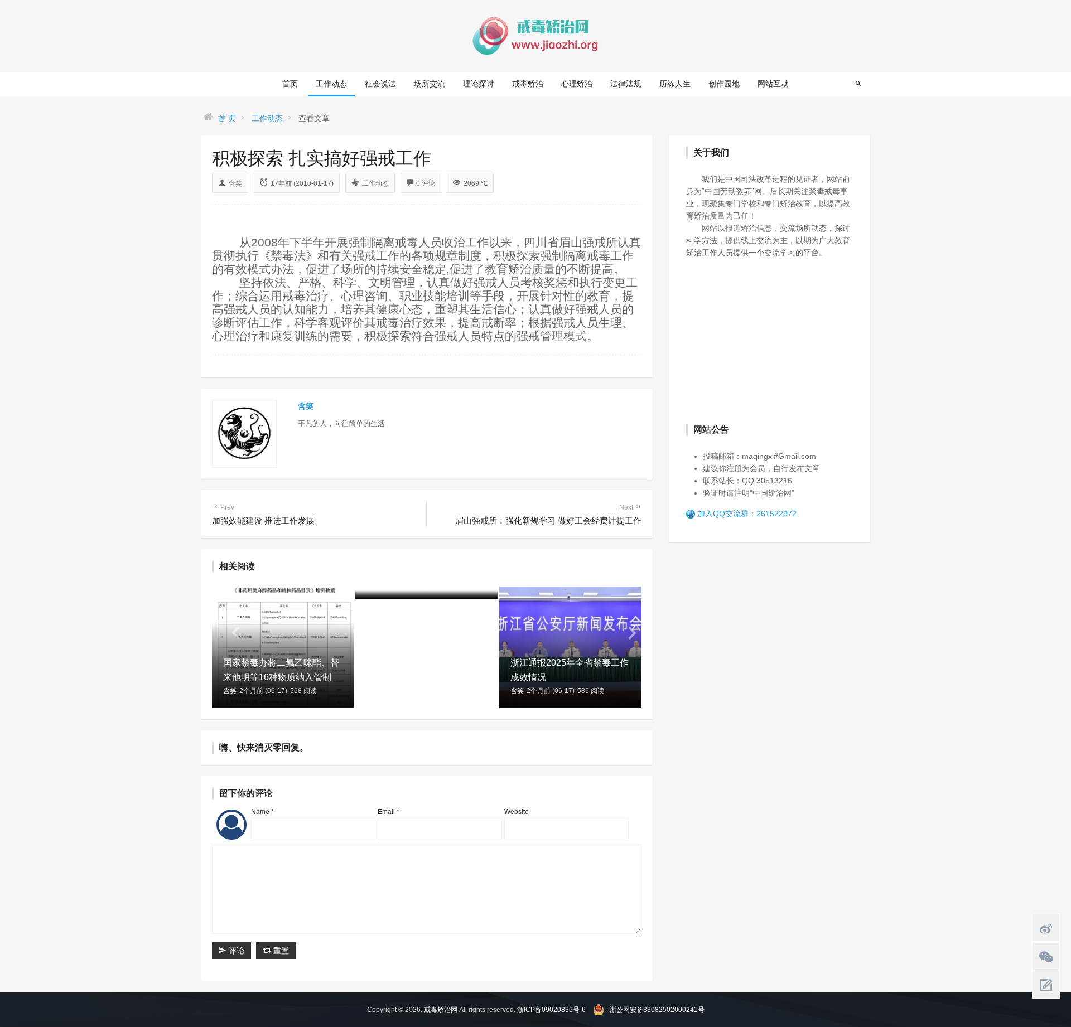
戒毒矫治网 (440, 1010)
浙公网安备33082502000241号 (657, 1010)
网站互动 (773, 83)
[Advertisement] (769, 339)
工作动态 (331, 83)
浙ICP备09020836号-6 (551, 1010)
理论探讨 (478, 83)
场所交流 (429, 83)
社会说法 (380, 83)
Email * (388, 812)
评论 (235, 950)
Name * (262, 812)
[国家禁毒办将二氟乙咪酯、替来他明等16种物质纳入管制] (283, 646)
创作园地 (724, 83)
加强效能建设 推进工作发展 (263, 514)
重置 (280, 950)
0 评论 (425, 183)
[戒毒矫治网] (535, 35)
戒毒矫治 (527, 83)
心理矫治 (576, 83)
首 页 (227, 118)
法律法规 (625, 83)
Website (516, 812)
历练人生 (675, 83)
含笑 (235, 183)
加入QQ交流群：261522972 (747, 513)
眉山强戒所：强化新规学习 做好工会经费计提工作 (548, 514)
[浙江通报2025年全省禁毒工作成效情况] (570, 646)
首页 (290, 83)
